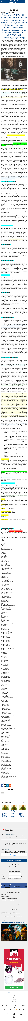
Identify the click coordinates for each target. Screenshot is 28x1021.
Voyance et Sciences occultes (7, 7)
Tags (24, 1009)
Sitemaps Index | (13, 991)
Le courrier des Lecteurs (18, 5)
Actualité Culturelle (14, 995)
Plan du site (12, 1009)
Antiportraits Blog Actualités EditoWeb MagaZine (11, 903)
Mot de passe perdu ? (16, 878)
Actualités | (4, 991)
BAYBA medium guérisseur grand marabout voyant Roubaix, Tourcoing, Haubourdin (4, 814)
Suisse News (4, 894)
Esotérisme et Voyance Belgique (17, 817)
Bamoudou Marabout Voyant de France (9, 898)
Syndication (19, 1009)
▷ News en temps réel (14, 860)
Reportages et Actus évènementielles (9, 902)
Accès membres (6, 1009)
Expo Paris (14, 999)
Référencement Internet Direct (8, 900)
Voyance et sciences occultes (8, 912)
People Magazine (5, 896)
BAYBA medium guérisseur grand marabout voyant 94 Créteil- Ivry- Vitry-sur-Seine (22, 814)
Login (2, 874)
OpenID (4, 878)
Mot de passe (4, 876)
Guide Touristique (14, 997)
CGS (25, 991)
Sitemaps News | (20, 991)
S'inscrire (9, 878)
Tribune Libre (8, 5)
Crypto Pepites (14, 1001)
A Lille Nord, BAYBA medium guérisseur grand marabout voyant (14, 814)
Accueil (2, 5)
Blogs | (8, 991)
